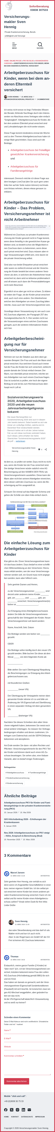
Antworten (45, 876)
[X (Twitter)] (11, 1109)
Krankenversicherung (14, 99)
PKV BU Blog (28, 61)
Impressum (40, 1117)
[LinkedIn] (23, 1109)
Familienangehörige (37, 773)
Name (7, 1030)
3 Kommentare (43, 99)
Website (7, 1047)
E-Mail (7, 1038)
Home (6, 1117)
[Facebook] (5, 1109)
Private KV (29, 99)
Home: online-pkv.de (12, 61)
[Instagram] (17, 1109)
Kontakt (15, 1117)
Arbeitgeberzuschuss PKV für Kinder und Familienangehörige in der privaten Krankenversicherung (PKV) (27, 806)
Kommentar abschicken (17, 1081)
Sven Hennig (21, 921)
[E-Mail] (29, 1109)
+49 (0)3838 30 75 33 (14, 1101)
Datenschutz (27, 1117)
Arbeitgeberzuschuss (15, 773)
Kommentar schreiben (14, 1056)
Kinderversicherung (14, 783)
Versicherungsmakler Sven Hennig (17, 22)
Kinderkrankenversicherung (17, 778)
